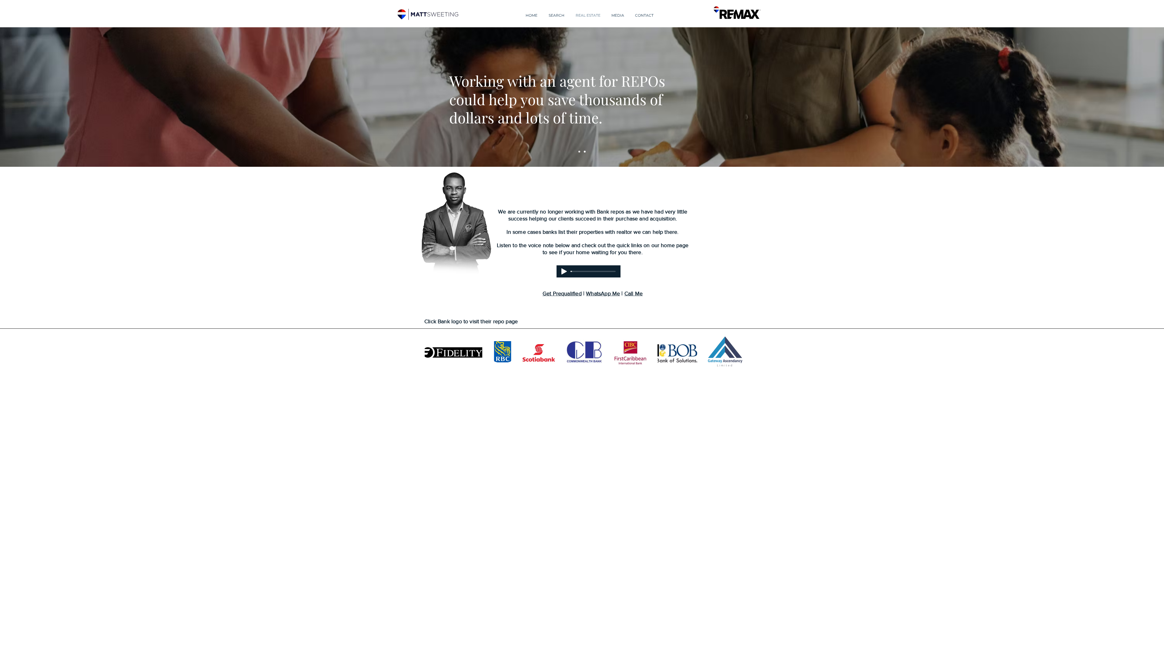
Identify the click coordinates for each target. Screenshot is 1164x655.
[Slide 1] (579, 152)
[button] (556, 12)
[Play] (564, 271)
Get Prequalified (562, 294)
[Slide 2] (585, 152)
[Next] (1131, 97)
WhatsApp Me (603, 294)
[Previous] (33, 97)
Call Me (633, 294)
